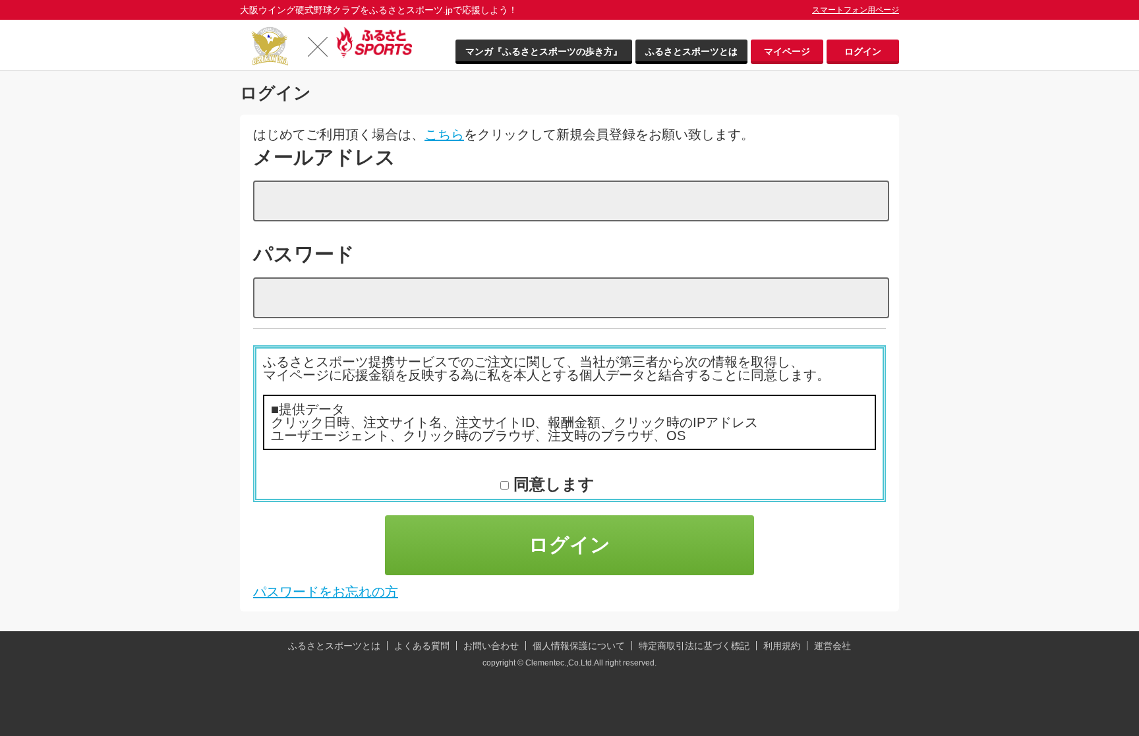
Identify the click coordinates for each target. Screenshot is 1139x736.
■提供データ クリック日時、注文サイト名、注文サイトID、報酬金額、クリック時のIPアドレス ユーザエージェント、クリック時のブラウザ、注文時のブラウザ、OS (514, 422)
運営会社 (832, 645)
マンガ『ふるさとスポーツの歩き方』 (543, 51)
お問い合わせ (491, 645)
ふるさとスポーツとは (691, 51)
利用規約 (781, 645)
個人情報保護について (579, 645)
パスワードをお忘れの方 (325, 591)
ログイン (862, 51)
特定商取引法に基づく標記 (694, 645)
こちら (444, 134)
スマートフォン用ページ (855, 9)
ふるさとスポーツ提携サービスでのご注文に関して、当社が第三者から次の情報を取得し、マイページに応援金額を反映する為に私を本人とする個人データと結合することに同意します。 (546, 368)
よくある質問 (422, 645)
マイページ (787, 51)
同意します (552, 484)
